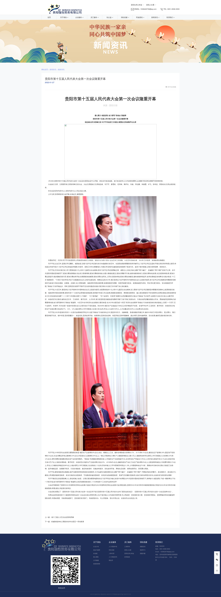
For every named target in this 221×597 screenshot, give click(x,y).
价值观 (95, 553)
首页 (49, 17)
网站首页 (44, 69)
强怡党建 (124, 17)
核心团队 (96, 557)
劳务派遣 (111, 550)
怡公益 (109, 17)
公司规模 (96, 560)
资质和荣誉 (96, 564)
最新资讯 (61, 69)
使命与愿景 (96, 550)
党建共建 (142, 553)
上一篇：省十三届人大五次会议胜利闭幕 (59, 517)
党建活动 (142, 546)
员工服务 (94, 17)
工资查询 (127, 546)
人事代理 (111, 553)
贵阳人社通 (127, 550)
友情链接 (127, 557)
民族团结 (139, 17)
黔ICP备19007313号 (124, 594)
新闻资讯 (154, 17)
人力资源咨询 (113, 557)
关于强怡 (63, 17)
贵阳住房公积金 (129, 553)
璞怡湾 (111, 560)
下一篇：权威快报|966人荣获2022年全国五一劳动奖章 (64, 521)
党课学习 (142, 550)
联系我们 (170, 17)
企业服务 (78, 17)
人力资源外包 (113, 546)
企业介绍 (96, 546)
